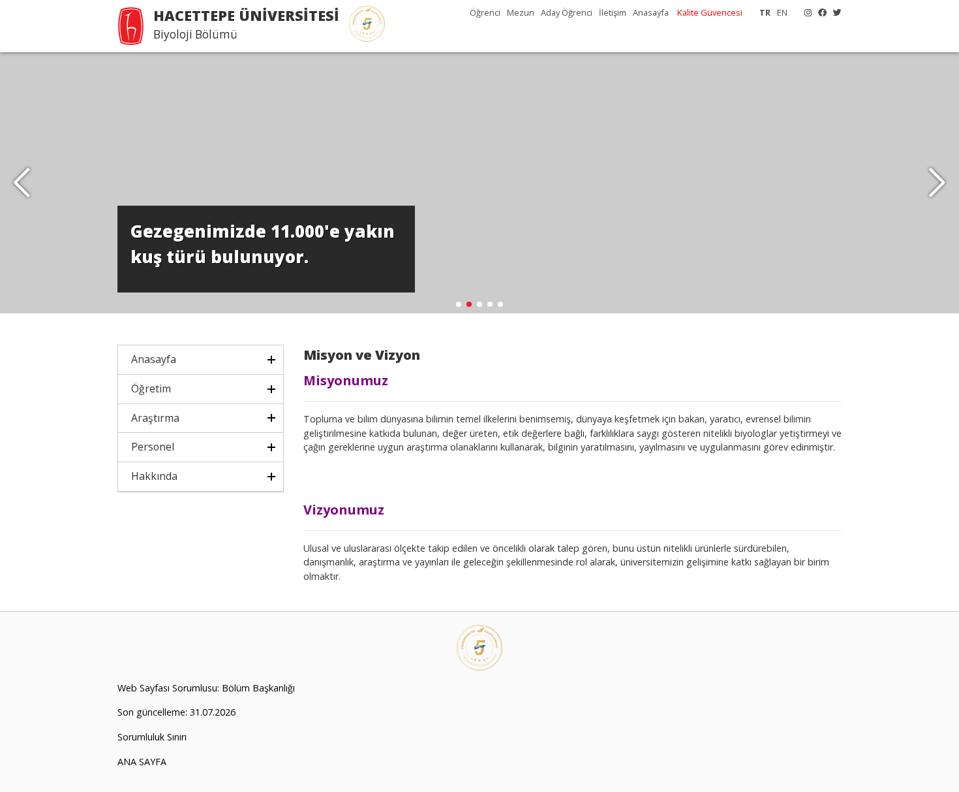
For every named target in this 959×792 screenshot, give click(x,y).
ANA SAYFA (141, 761)
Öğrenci (485, 12)
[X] (834, 12)
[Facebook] (819, 12)
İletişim (612, 12)
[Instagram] (805, 12)
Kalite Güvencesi (709, 12)
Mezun (520, 12)
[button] (937, 182)
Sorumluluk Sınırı (152, 737)
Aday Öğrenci (566, 12)
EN (782, 12)
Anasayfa (651, 12)
